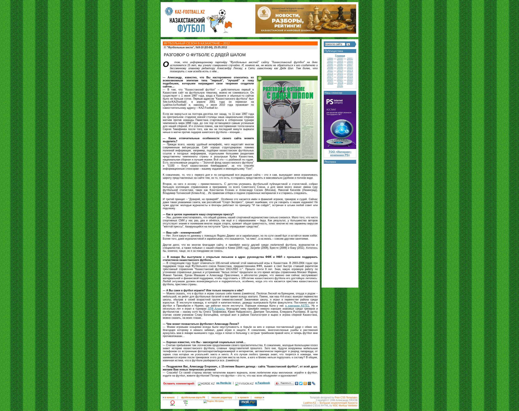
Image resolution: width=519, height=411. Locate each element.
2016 (350, 74)
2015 (340, 74)
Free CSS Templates (346, 397)
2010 (350, 68)
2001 (350, 58)
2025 (350, 83)
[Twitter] (301, 383)
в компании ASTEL (297, 305)
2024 (340, 83)
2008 (330, 68)
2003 (340, 61)
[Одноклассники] (305, 383)
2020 (330, 80)
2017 (330, 77)
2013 (350, 71)
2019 (350, 77)
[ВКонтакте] (297, 383)
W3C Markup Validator (345, 405)
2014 (330, 74)
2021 (340, 80)
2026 (340, 86)
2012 (340, 71)
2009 (340, 68)
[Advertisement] (340, 224)
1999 (330, 58)
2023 (330, 83)
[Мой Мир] (309, 383)
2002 (330, 61)
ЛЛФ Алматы (216, 308)
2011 (330, 71)
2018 (340, 77)
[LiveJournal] (314, 383)
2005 (330, 64)
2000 (340, 58)
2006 (340, 64)
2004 (350, 61)
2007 (350, 64)
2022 (350, 80)
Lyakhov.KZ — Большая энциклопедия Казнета (330, 402)
